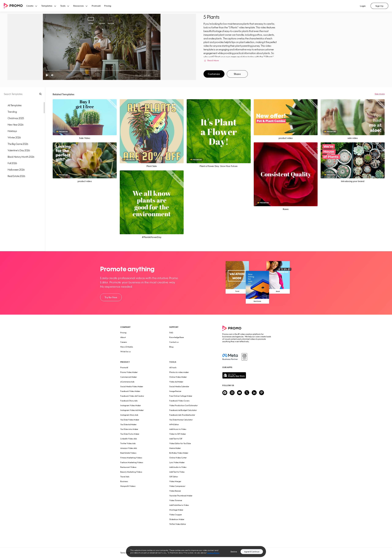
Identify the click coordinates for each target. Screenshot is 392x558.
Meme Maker (175, 448)
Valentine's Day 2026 (19, 150)
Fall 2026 (12, 163)
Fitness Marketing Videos (131, 458)
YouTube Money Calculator (181, 420)
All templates (15, 105)
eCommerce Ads (127, 382)
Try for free (111, 297)
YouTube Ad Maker (128, 424)
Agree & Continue (251, 551)
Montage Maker (176, 510)
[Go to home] (15, 6)
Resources (78, 5)
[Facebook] (230, 357)
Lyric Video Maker (177, 462)
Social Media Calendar (179, 386)
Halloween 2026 (16, 169)
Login (363, 6)
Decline (234, 551)
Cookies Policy (213, 553)
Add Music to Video (177, 429)
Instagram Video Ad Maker (132, 410)
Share (237, 73)
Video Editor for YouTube (180, 443)
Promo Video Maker (129, 372)
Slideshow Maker (176, 519)
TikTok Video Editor (177, 524)
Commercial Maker (128, 377)
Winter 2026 (14, 137)
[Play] (47, 75)
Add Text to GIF (176, 439)
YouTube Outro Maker (129, 434)
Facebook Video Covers (179, 401)
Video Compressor (177, 486)
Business (124, 481)
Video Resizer (175, 491)
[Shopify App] (247, 375)
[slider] (46, 70)
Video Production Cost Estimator (183, 405)
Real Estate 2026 (16, 176)
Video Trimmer (175, 500)
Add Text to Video (177, 472)
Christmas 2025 (16, 118)
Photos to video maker (179, 372)
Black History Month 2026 (21, 156)
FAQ (171, 332)
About (123, 337)
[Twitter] (246, 393)
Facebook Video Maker (130, 391)
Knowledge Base (176, 337)
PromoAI (96, 5)
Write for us (125, 351)
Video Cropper (175, 514)
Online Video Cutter (178, 458)
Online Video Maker (178, 377)
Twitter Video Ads (128, 443)
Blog (171, 347)
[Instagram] (244, 357)
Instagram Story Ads (129, 415)
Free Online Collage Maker (180, 396)
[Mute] (53, 75)
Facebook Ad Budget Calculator (183, 410)
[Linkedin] (254, 393)
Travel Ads (124, 476)
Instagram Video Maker (130, 405)
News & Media (126, 347)
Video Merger (175, 481)
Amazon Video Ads (128, 448)
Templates (46, 5)
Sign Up (379, 6)
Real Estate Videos (128, 453)
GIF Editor (173, 476)
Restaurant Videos (128, 467)
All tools (173, 367)
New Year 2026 (15, 124)
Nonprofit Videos (127, 486)
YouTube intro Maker (129, 429)
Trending (12, 111)
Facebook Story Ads (129, 401)
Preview (85, 114)
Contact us (174, 342)
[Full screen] (156, 75)
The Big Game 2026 (18, 143)
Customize (214, 73)
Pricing (107, 5)
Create (29, 5)
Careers (123, 342)
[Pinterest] (261, 393)
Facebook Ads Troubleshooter (182, 415)
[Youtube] (239, 393)
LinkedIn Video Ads (128, 439)
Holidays (12, 131)
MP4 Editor (174, 424)
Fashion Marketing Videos (131, 462)
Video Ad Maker (176, 382)
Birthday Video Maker (178, 453)
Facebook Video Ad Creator (132, 396)
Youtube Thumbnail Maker (180, 495)
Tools (63, 5)
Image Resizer (175, 391)
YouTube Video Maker (129, 420)
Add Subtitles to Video (179, 505)
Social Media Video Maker (131, 386)
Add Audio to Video (177, 467)
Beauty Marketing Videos (131, 472)
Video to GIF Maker (177, 434)
